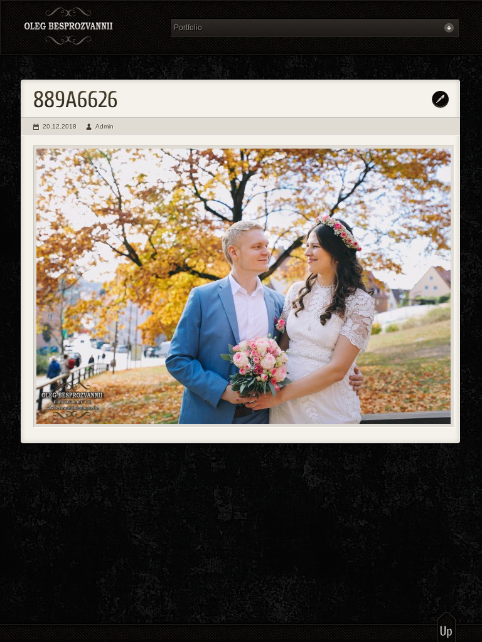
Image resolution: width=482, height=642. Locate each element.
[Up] (446, 626)
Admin (104, 126)
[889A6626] (243, 286)
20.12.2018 (60, 126)
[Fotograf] (92, 27)
